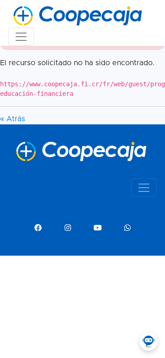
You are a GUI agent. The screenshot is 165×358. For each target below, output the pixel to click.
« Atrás (12, 119)
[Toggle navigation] (21, 37)
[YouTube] (98, 228)
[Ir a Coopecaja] (63, 16)
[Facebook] (38, 228)
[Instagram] (68, 228)
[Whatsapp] (127, 228)
